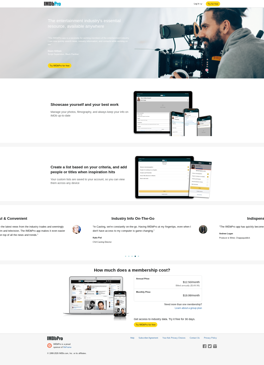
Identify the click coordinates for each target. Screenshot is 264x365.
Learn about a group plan (188, 308)
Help (132, 338)
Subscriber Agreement (148, 338)
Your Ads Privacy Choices (173, 338)
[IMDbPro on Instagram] (215, 346)
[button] (213, 4)
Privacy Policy (210, 338)
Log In (197, 4)
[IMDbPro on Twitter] (210, 346)
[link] (132, 257)
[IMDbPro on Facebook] (204, 346)
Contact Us (195, 338)
